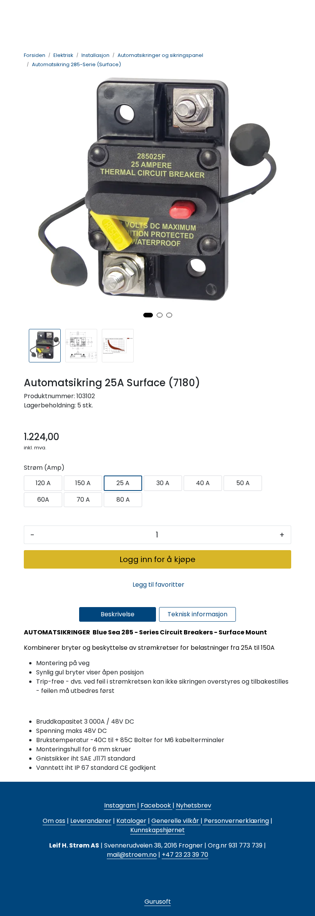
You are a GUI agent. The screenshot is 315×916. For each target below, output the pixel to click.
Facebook (156, 805)
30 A (162, 483)
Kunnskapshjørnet (157, 830)
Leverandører (90, 820)
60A (43, 499)
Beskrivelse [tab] (117, 614)
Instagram (120, 805)
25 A (122, 483)
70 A (83, 499)
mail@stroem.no (132, 854)
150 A (83, 483)
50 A (243, 483)
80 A (123, 499)
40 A (203, 483)
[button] (148, 315)
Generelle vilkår (175, 820)
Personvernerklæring (235, 820)
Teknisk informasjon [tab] (197, 614)
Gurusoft (157, 901)
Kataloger (131, 820)
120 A (43, 483)
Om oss (54, 820)
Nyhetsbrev (193, 805)
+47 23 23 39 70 (185, 854)
